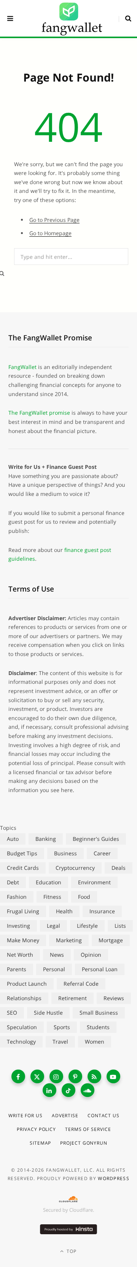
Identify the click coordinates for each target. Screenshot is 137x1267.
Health (64, 911)
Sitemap (40, 1143)
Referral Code (81, 983)
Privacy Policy (36, 1129)
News (57, 954)
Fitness (52, 896)
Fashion (17, 896)
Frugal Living (23, 911)
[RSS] (94, 1076)
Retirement (72, 998)
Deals (119, 867)
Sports (62, 1027)
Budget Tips (22, 853)
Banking (45, 838)
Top (71, 1251)
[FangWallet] (72, 18)
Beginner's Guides (96, 838)
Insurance (102, 911)
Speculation (22, 1027)
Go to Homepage (50, 233)
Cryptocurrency (75, 867)
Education (48, 882)
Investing (18, 925)
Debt (13, 882)
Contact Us (103, 1115)
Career (102, 853)
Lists (120, 925)
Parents (16, 969)
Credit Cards (23, 867)
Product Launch (27, 983)
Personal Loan (100, 969)
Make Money (23, 940)
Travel (60, 1041)
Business (65, 853)
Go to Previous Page (54, 219)
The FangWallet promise (39, 412)
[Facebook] (18, 1076)
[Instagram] (56, 1076)
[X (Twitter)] (37, 1076)
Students (98, 1027)
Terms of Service (88, 1129)
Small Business (99, 1012)
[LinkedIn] (49, 1090)
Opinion (91, 954)
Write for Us (25, 1115)
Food (84, 896)
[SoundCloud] (87, 1090)
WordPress (113, 1178)
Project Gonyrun (83, 1143)
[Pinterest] (75, 1076)
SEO (12, 1012)
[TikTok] (68, 1090)
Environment (94, 882)
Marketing (69, 940)
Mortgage (111, 940)
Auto (13, 838)
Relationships (24, 998)
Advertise (65, 1115)
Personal (54, 969)
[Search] (125, 18)
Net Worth (20, 954)
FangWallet (22, 366)
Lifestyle (87, 925)
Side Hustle (48, 1012)
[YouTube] (113, 1076)
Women (94, 1041)
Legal (53, 925)
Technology (21, 1041)
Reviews (114, 998)
